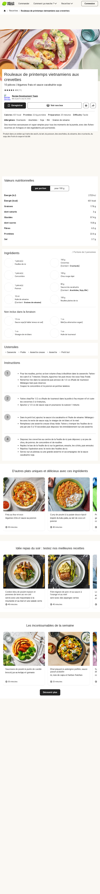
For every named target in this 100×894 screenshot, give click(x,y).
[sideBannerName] (50, 157)
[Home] (4, 11)
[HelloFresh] (8, 4)
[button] (50, 253)
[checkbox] (5, 90)
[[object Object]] (86, 105)
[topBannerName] (50, 22)
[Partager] (93, 105)
